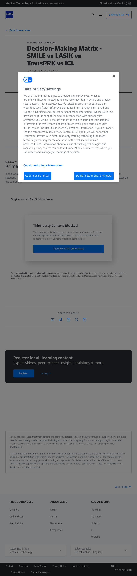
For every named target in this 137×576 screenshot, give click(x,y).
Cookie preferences (37, 175)
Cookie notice (32, 165)
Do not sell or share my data (94, 175)
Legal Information (51, 165)
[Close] (114, 76)
